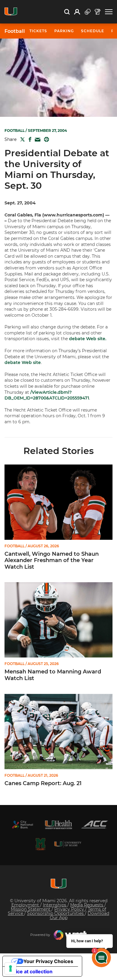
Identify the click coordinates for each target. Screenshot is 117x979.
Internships (55, 905)
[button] (108, 11)
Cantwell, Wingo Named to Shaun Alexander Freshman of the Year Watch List (51, 560)
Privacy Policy (69, 909)
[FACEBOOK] (28, 139)
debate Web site (22, 362)
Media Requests (87, 905)
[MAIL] (36, 140)
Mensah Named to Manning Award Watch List (52, 675)
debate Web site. (87, 338)
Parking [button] (64, 31)
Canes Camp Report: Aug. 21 (43, 783)
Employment (25, 905)
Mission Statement (31, 909)
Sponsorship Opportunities (56, 913)
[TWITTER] (21, 139)
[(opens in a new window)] (22, 824)
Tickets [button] (38, 31)
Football (14, 31)
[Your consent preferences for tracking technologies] (10, 968)
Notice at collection (30, 971)
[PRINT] (45, 139)
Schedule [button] (92, 31)
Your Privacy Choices (48, 961)
